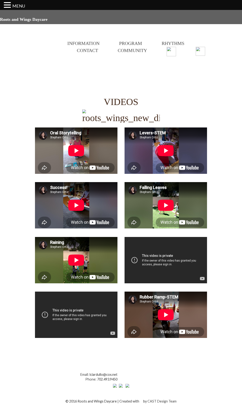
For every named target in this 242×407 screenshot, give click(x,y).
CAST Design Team (162, 401)
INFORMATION (83, 43)
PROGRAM (130, 43)
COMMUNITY (132, 50)
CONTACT (87, 50)
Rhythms (173, 43)
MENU (18, 6)
